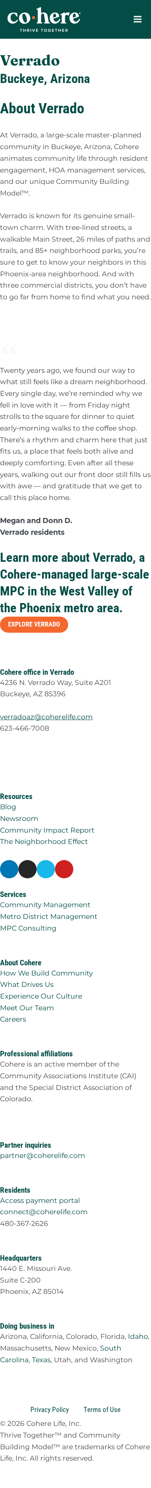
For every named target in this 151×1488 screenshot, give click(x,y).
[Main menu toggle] (137, 19)
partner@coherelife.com (42, 1155)
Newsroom (19, 818)
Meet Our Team (27, 1007)
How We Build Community (46, 973)
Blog (8, 806)
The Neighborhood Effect (44, 841)
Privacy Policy (49, 1409)
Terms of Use (102, 1409)
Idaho (138, 1336)
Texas (41, 1359)
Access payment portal (40, 1200)
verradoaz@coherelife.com (46, 716)
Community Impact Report (47, 830)
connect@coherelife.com (44, 1211)
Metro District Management (48, 916)
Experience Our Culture (41, 996)
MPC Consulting (28, 928)
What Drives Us (27, 984)
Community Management (45, 904)
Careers (13, 1019)
